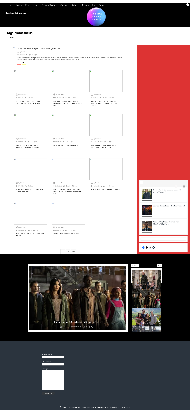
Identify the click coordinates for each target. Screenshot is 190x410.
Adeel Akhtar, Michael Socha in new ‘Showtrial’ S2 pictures (166, 222)
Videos (24, 63)
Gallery (75, 5)
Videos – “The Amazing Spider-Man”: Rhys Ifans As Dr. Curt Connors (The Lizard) (104, 103)
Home (9, 5)
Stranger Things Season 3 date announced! (169, 205)
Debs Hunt (24, 52)
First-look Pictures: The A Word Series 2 (77, 322)
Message (45, 369)
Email (46, 362)
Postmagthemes (125, 407)
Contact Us (48, 393)
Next (73, 252)
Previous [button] (135, 266)
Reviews (85, 5)
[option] (163, 195)
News (18, 5)
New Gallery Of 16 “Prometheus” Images (105, 190)
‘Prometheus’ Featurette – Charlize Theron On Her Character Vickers (28, 102)
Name (47, 354)
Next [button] (159, 266)
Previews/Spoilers (49, 5)
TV (26, 5)
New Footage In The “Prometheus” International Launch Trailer (103, 146)
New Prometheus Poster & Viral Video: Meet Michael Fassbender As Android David (67, 192)
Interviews (64, 5)
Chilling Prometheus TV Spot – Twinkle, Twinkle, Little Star (38, 49)
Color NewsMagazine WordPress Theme (104, 407)
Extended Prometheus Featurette (65, 145)
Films (34, 5)
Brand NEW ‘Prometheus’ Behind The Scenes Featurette (29, 191)
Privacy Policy (98, 5)
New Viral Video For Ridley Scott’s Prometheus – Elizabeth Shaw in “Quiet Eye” (67, 103)
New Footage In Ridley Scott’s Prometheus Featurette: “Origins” (28, 146)
